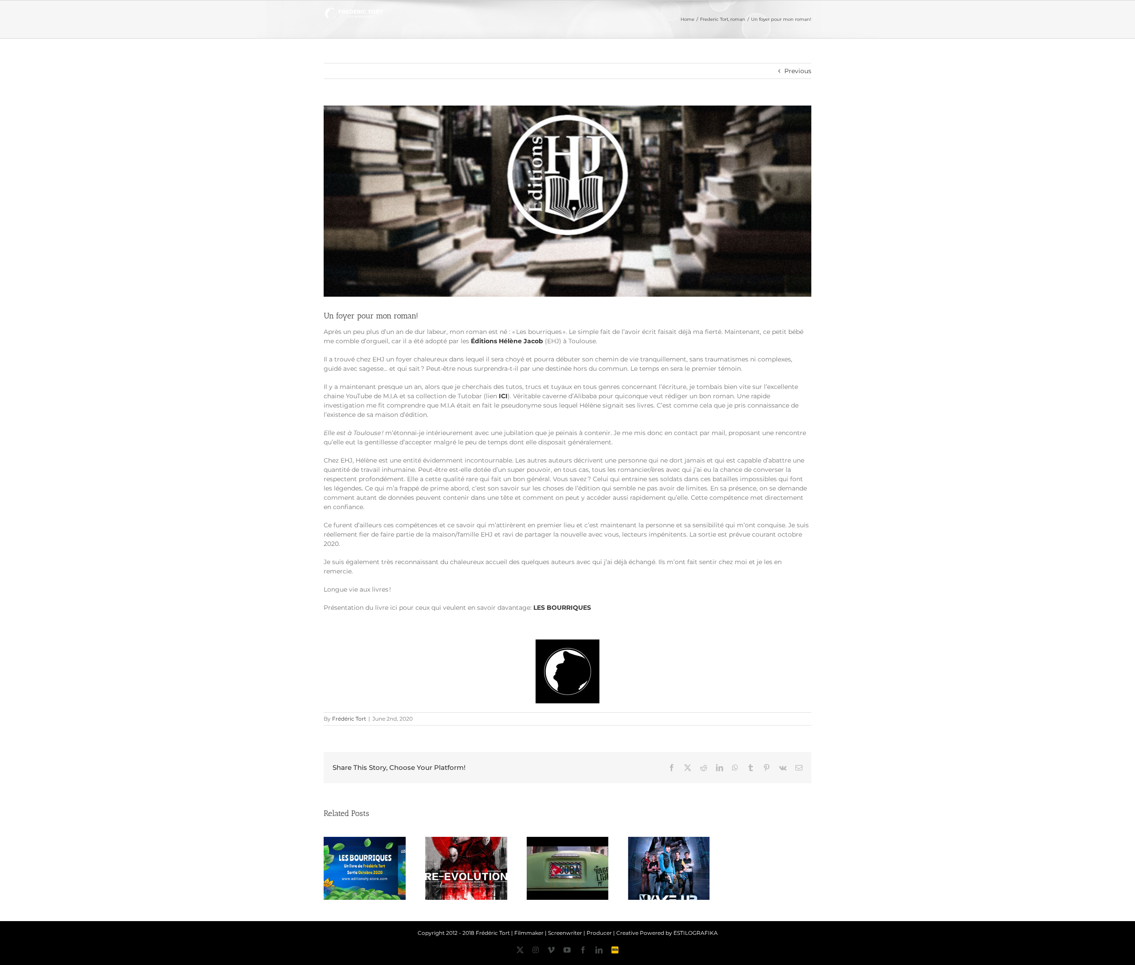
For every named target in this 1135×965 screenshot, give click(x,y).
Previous (797, 71)
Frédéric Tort (349, 718)
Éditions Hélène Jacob (507, 341)
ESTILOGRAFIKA (695, 933)
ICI (503, 396)
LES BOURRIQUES (562, 608)
